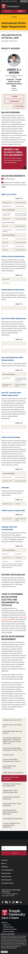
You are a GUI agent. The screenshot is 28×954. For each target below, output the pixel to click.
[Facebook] (2, 902)
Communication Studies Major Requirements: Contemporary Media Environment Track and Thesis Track (12, 740)
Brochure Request (6, 880)
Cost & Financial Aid (7, 870)
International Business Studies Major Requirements (12, 785)
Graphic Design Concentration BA (13, 772)
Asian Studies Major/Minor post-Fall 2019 (13, 732)
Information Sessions (7, 883)
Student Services (6, 876)
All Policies (4, 922)
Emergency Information (10, 929)
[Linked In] (20, 902)
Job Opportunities (8, 927)
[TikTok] (6, 902)
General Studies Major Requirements (9, 767)
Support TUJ (6, 924)
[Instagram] (13, 902)
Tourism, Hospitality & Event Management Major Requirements (11, 825)
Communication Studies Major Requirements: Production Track (12, 749)
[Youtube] (17, 902)
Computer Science (8, 755)
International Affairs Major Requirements (11, 778)
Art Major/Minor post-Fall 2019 (12, 720)
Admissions (4, 866)
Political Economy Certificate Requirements (11, 798)
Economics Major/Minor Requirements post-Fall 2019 (11, 760)
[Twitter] (10, 902)
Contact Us (4, 860)
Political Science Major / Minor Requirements (12, 804)
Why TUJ (3, 863)
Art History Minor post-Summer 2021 (12, 725)
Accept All (4, 951)
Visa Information (6, 873)
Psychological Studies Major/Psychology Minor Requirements (10, 812)
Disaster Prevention (8, 931)
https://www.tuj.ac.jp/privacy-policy (9, 947)
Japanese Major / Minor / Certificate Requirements (10, 791)
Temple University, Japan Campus (9, 1)
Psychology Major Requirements (12, 818)
